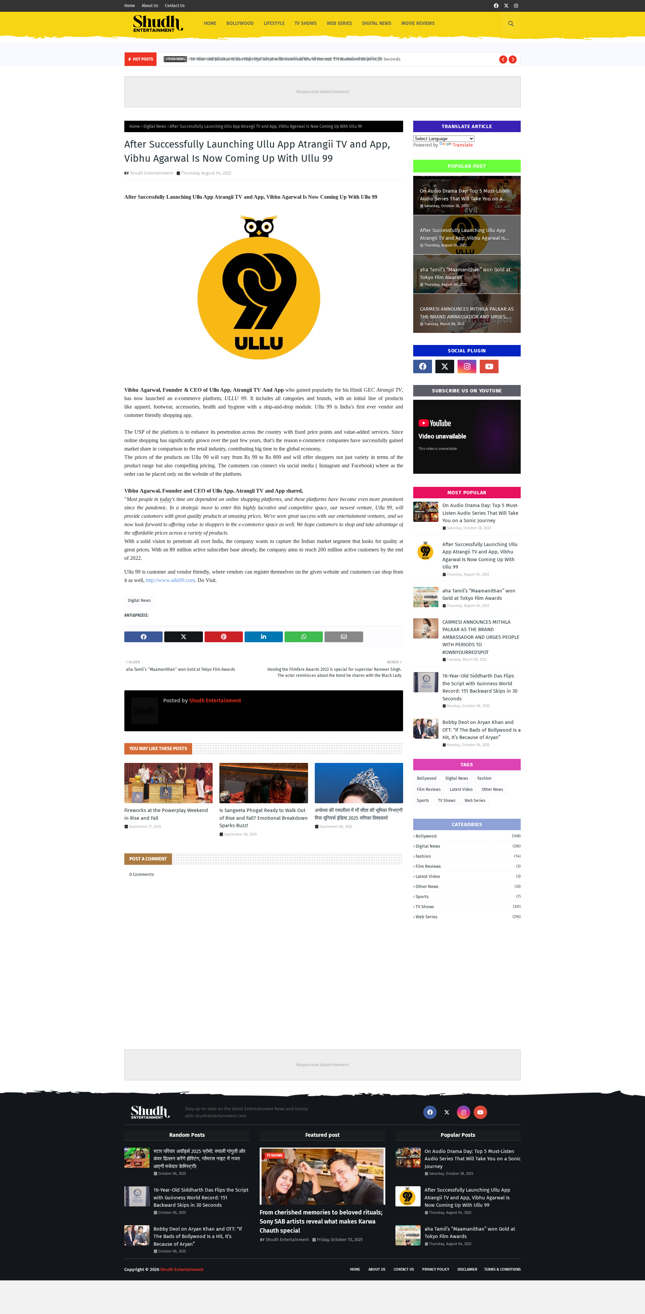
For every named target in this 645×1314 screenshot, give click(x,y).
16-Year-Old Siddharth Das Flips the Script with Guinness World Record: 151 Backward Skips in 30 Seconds (291, 59)
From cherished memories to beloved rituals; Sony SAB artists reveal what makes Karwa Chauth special (321, 1221)
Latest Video (461, 789)
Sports (423, 800)
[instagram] (516, 6)
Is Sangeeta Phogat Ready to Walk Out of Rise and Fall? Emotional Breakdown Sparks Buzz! (263, 817)
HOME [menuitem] (210, 23)
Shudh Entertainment (151, 173)
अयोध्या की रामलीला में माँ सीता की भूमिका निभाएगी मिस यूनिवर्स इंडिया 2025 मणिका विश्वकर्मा (358, 814)
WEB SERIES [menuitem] (339, 23)
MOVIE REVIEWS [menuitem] (418, 23)
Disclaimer (467, 1269)
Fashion (484, 778)
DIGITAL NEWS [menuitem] (376, 23)
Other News (492, 789)
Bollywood (426, 778)
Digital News (154, 126)
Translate (463, 145)
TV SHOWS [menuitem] (306, 23)
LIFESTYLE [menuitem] (274, 23)
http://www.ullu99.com (170, 580)
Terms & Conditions (502, 1269)
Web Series (475, 800)
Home (129, 5)
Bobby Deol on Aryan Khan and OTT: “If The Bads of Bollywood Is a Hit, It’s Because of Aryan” (481, 729)
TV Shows (447, 800)
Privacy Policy (435, 1269)
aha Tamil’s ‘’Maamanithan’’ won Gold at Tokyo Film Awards (465, 273)
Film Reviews (429, 789)
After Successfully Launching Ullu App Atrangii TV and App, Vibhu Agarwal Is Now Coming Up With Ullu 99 (463, 234)
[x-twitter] (506, 6)
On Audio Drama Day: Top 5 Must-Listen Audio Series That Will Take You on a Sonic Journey (465, 195)
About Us (150, 5)
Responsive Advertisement (322, 91)
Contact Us (175, 5)
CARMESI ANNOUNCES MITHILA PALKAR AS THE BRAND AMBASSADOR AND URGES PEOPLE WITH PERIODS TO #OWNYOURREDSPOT (467, 313)
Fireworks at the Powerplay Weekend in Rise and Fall (166, 814)
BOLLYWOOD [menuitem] (240, 23)
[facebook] (496, 6)
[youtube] (489, 366)
